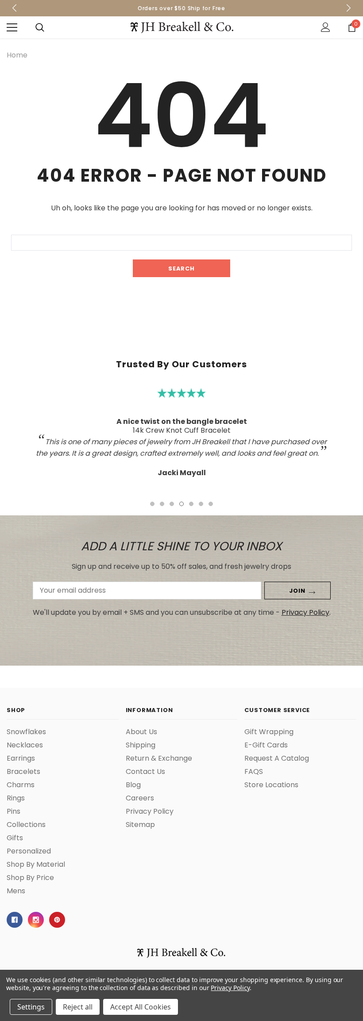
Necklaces (25, 745)
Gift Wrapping (268, 732)
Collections (26, 824)
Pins (13, 811)
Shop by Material (36, 864)
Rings (16, 798)
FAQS (253, 771)
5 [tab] (191, 504)
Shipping (140, 745)
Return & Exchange (159, 758)
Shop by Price (30, 877)
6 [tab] (201, 504)
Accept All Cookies (140, 1007)
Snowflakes (26, 732)
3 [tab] (172, 504)
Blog (133, 785)
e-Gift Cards (266, 745)
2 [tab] (162, 504)
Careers (140, 798)
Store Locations (271, 785)
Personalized (29, 851)
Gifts (15, 838)
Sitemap (140, 824)
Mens (16, 891)
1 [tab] (152, 504)
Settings (31, 1007)
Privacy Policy (305, 612)
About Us (141, 732)
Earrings (21, 758)
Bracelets (23, 771)
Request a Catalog (276, 758)
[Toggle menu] (12, 27)
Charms (21, 785)
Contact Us (145, 771)
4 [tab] (181, 504)
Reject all (78, 1007)
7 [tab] (211, 504)
